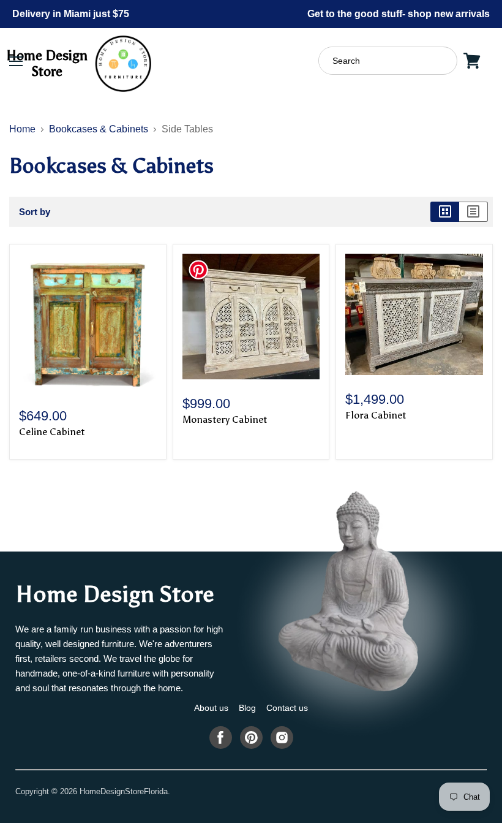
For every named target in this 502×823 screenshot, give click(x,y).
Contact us (287, 708)
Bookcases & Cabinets (98, 129)
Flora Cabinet (375, 415)
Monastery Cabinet (224, 419)
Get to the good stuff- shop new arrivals (398, 14)
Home (22, 129)
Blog (247, 708)
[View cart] (472, 61)
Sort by (34, 212)
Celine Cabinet (51, 432)
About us (211, 708)
